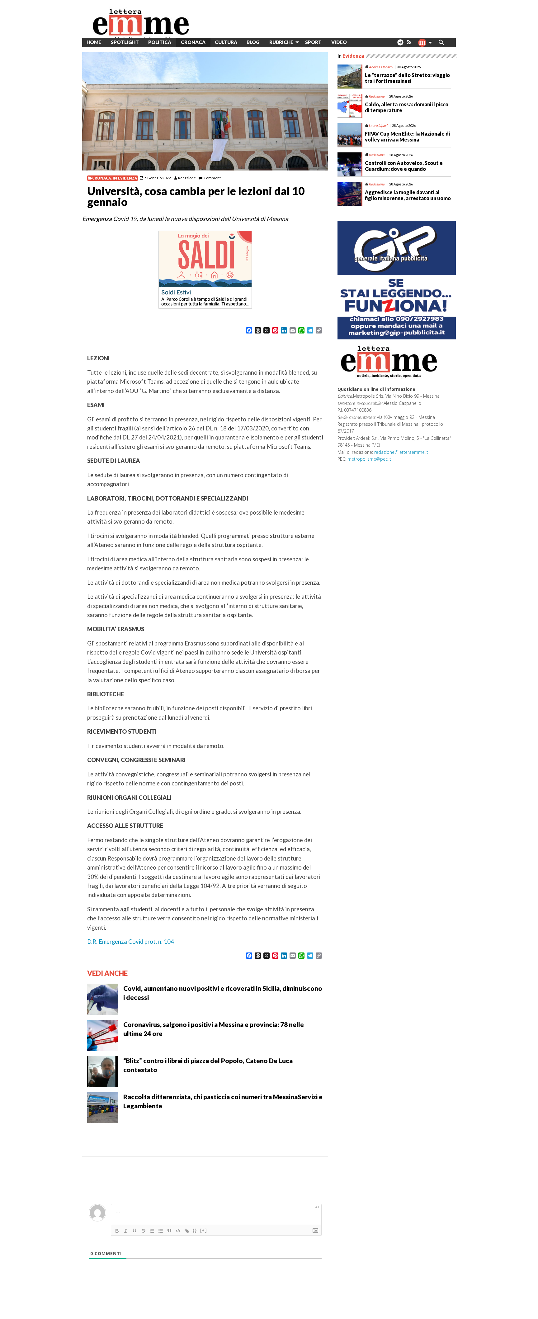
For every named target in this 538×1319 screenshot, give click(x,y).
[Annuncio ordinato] (152, 1231)
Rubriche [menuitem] (281, 42)
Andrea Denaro (380, 67)
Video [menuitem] (339, 42)
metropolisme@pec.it (369, 459)
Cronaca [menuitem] (193, 42)
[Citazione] (169, 1231)
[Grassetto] (117, 1231)
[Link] (186, 1231)
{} (195, 1230)
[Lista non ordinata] (160, 1231)
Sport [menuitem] (313, 42)
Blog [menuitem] (253, 42)
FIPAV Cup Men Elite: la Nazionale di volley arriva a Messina (407, 136)
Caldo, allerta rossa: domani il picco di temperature (406, 107)
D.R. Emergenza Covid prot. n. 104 (130, 941)
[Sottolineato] (134, 1231)
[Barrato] (143, 1231)
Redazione (187, 177)
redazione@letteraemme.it (401, 452)
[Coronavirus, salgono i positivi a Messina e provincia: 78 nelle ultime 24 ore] (102, 1034)
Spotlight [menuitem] (125, 42)
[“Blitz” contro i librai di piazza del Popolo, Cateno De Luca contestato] (102, 1070)
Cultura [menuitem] (226, 42)
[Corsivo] (125, 1231)
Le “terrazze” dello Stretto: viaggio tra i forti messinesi (407, 78)
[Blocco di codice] (178, 1231)
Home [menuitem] (94, 42)
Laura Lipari (378, 125)
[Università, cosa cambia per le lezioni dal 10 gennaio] (205, 111)
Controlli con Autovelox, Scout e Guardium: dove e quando (404, 166)
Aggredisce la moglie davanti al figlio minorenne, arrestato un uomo (408, 195)
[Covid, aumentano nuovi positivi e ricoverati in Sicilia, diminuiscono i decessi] (102, 998)
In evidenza (125, 178)
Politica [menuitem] (159, 42)
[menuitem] (356, 42)
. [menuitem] (400, 45)
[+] (203, 1230)
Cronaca (101, 178)
